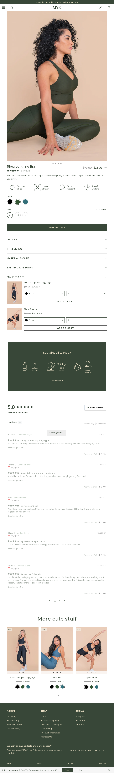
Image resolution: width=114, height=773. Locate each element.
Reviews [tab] (13, 422)
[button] (100, 454)
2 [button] (55, 163)
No (80, 770)
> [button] (64, 600)
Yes (67, 770)
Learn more (56, 381)
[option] (57, 2)
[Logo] (57, 7)
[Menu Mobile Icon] (3, 7)
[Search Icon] (11, 7)
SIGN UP (99, 750)
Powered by (95, 423)
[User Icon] (100, 7)
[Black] (17, 687)
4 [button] (61, 163)
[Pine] (23, 687)
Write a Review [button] (96, 407)
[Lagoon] (28, 687)
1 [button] (53, 163)
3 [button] (58, 163)
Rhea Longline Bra (15, 447)
